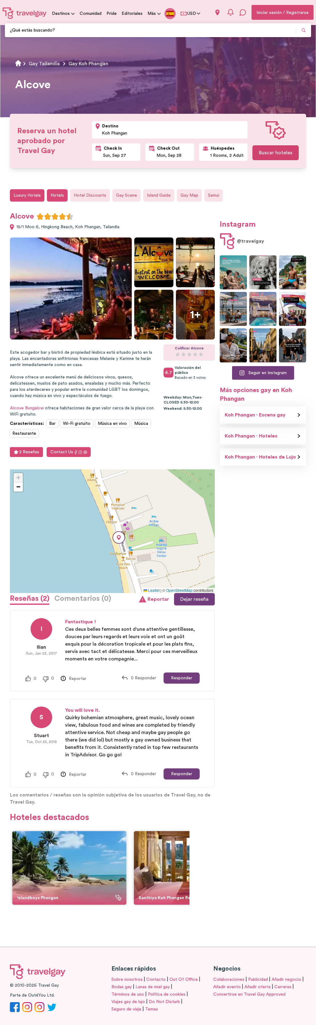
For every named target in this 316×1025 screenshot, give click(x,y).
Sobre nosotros (127, 979)
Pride (111, 13)
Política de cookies (166, 994)
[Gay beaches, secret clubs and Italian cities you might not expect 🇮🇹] (233, 272)
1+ (195, 314)
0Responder (143, 678)
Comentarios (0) (82, 598)
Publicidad (258, 979)
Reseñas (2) (29, 598)
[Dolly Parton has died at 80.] (262, 272)
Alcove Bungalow (27, 408)
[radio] (40, 216)
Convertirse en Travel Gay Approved (249, 994)
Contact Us (61, 452)
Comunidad (91, 13)
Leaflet (153, 590)
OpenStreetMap (179, 590)
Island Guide (159, 195)
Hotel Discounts (90, 195)
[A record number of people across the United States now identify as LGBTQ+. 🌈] (292, 309)
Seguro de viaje (126, 1009)
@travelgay (250, 241)
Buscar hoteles (275, 152)
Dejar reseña (194, 599)
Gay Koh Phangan (88, 63)
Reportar (158, 599)
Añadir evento (227, 987)
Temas (151, 1009)
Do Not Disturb (164, 1002)
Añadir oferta (257, 987)
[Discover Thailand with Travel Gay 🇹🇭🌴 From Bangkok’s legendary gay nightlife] (292, 272)
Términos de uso (127, 994)
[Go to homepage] (24, 13)
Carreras (282, 987)
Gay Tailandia (44, 63)
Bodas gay (121, 987)
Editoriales (132, 13)
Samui (213, 195)
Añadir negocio (286, 979)
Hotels (57, 195)
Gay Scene (126, 195)
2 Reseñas (29, 452)
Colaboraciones (228, 979)
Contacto (156, 979)
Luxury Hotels (27, 195)
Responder (181, 678)
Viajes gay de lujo (128, 1002)
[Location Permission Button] (217, 12)
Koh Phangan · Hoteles (251, 435)
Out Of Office (183, 979)
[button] (118, 537)
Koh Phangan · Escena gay (255, 414)
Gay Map (189, 195)
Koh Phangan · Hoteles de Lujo (260, 457)
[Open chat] (243, 12)
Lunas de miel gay (152, 987)
